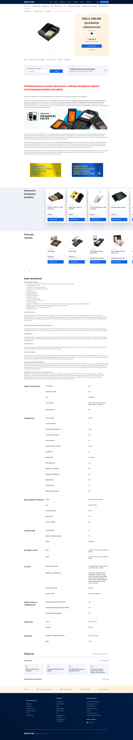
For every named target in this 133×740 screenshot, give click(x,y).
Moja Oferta (104, 1)
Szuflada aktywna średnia (118, 207)
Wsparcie (56, 1)
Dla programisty (105, 689)
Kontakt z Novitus (91, 706)
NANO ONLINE (72, 251)
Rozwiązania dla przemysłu (73, 6)
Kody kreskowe (58, 6)
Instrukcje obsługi (67, 689)
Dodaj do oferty (92, 46)
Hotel (27, 713)
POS (52, 6)
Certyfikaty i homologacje (45, 689)
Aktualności (75, 1)
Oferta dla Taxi (30, 715)
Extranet (82, 1)
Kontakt (69, 1)
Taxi (65, 6)
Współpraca (62, 1)
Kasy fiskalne (27, 6)
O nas (50, 1)
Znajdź (56, 71)
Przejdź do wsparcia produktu (99, 653)
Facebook (91, 722)
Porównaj (92, 50)
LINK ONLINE (51, 251)
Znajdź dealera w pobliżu (93, 701)
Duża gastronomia (30, 710)
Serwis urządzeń (86, 689)
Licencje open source (92, 713)
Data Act (89, 710)
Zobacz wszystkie (104, 660)
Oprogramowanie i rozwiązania (89, 6)
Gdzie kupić (88, 1)
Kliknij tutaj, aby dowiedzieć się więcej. (40, 107)
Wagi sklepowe (45, 6)
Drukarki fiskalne (36, 6)
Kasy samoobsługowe (103, 6)
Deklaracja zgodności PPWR (93, 715)
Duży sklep (29, 706)
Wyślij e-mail (105, 679)
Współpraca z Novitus (92, 703)
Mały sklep (28, 703)
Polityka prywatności (92, 708)
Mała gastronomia (30, 708)
